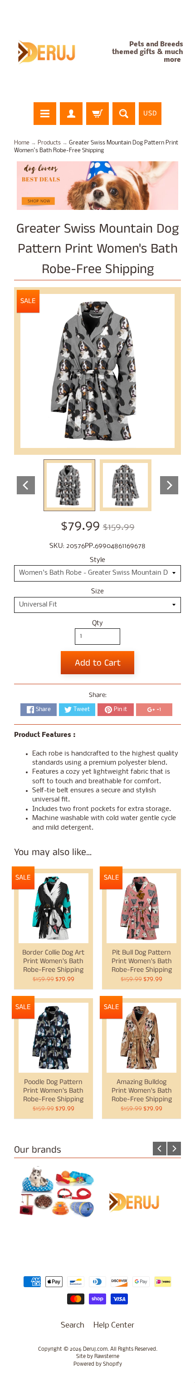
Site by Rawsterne (97, 1356)
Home (21, 143)
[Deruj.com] (52, 52)
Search (72, 1325)
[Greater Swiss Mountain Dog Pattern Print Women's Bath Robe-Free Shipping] (69, 485)
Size (97, 591)
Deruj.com (95, 1349)
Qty (97, 623)
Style (97, 560)
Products (49, 143)
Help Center (113, 1325)
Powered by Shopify (97, 1364)
